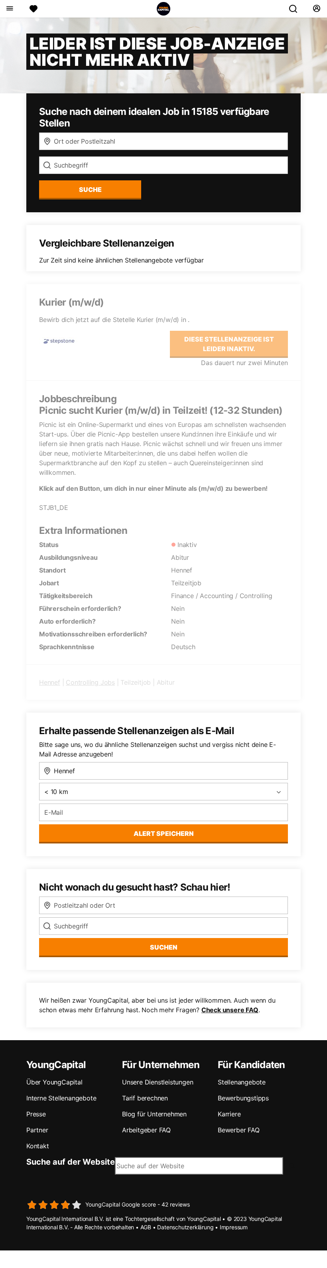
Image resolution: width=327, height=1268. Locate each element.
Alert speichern (164, 833)
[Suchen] (296, 8)
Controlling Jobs (90, 682)
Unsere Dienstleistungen (157, 1082)
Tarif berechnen (145, 1098)
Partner (37, 1130)
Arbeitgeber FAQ (146, 1130)
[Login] (316, 9)
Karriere (229, 1114)
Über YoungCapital (54, 1082)
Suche (90, 190)
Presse (36, 1114)
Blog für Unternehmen (154, 1114)
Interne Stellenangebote (61, 1098)
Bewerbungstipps (243, 1098)
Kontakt (37, 1146)
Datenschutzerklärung (185, 1227)
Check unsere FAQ (229, 1010)
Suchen (163, 947)
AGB (145, 1227)
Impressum (234, 1227)
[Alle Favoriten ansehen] (33, 8)
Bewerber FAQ (239, 1130)
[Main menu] (9, 9)
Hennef (49, 682)
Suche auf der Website (70, 1162)
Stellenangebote (242, 1082)
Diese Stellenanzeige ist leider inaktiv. (229, 344)
